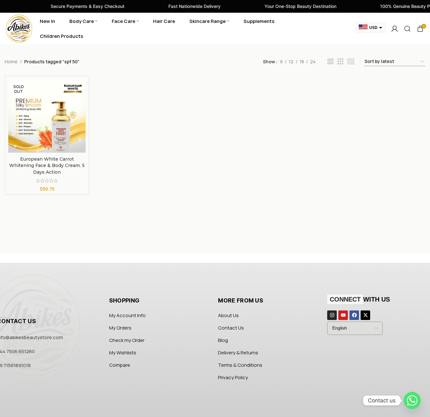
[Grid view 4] (351, 62)
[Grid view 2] (331, 62)
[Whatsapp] (412, 400)
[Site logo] (19, 28)
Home (11, 62)
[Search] (407, 28)
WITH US (360, 299)
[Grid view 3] (340, 62)
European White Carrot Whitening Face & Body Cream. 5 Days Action (47, 165)
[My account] (394, 28)
